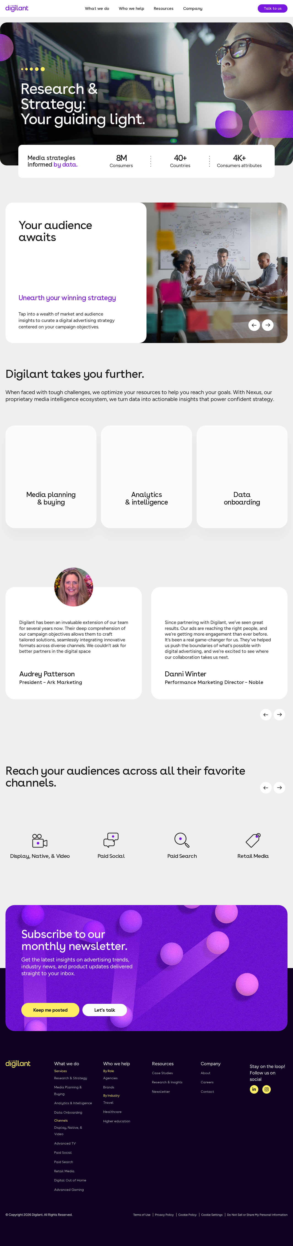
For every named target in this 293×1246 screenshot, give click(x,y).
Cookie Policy (187, 1214)
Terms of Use (141, 1214)
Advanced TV (65, 1143)
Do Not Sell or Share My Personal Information (257, 1214)
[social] (254, 1090)
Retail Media (64, 1171)
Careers (207, 1082)
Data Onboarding (68, 1112)
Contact (207, 1092)
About (205, 1073)
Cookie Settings (211, 1214)
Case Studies (162, 1073)
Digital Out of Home (70, 1180)
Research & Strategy (70, 1078)
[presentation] (254, 325)
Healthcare (112, 1112)
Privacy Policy (164, 1214)
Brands (108, 1087)
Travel (108, 1103)
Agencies (110, 1078)
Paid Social (63, 1152)
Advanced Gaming (69, 1190)
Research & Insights (167, 1082)
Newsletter (161, 1092)
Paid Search (63, 1162)
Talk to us (273, 8)
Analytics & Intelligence (73, 1103)
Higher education (116, 1121)
